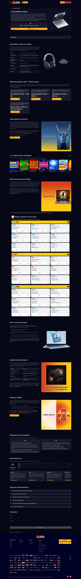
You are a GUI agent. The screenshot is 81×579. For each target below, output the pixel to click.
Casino (11, 543)
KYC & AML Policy (42, 546)
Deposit (30, 541)
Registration (21, 541)
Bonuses (11, 544)
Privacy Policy (41, 549)
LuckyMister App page (23, 411)
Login (20, 543)
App (10, 546)
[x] (68, 577)
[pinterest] (70, 577)
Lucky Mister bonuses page (14, 86)
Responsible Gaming (42, 544)
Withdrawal (31, 543)
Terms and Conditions (42, 548)
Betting (11, 541)
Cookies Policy (41, 551)
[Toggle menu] (10, 2)
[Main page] (16, 2)
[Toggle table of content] (69, 36)
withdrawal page (17, 386)
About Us (40, 543)
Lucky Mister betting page (14, 193)
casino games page (27, 132)
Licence (40, 541)
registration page (14, 340)
